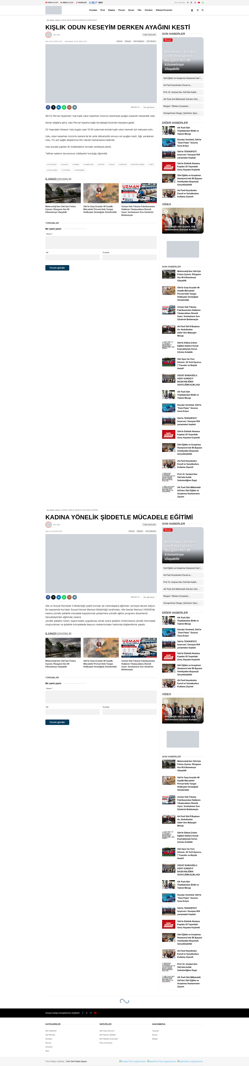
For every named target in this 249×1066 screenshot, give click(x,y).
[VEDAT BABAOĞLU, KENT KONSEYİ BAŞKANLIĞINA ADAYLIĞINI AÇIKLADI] (168, 382)
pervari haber (138, 164)
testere (66, 170)
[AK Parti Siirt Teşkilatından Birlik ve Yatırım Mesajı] (168, 134)
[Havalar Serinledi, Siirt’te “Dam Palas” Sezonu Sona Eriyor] (168, 146)
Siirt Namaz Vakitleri (107, 1035)
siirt (152, 164)
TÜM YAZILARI (149, 35)
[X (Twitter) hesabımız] (191, 3)
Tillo (139, 10)
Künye (154, 1035)
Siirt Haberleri (139, 41)
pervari (123, 164)
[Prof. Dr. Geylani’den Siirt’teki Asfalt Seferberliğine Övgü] (168, 481)
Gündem (149, 10)
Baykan (111, 10)
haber (76, 164)
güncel (65, 164)
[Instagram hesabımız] (195, 3)
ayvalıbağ (52, 164)
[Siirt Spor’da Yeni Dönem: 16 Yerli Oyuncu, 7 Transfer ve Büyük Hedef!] (168, 366)
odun (112, 164)
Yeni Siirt (56, 35)
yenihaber (79, 170)
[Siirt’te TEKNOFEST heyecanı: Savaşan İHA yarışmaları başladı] (168, 158)
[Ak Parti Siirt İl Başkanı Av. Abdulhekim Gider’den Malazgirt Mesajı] (168, 333)
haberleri (89, 164)
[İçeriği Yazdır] (74, 107)
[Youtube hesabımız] (199, 3)
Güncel (119, 41)
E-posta (106, 252)
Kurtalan (93, 10)
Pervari (121, 10)
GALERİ (53, 2)
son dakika (53, 170)
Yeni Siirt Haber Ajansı (76, 1061)
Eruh (103, 10)
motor (102, 164)
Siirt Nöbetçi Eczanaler (108, 1039)
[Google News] (149, 107)
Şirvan (131, 10)
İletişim (155, 1039)
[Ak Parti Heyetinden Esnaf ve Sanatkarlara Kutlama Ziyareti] (168, 197)
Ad (47, 252)
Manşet (128, 41)
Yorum (49, 234)
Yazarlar (155, 1031)
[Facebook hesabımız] (187, 3)
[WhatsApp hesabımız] (203, 3)
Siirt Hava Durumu (107, 1031)
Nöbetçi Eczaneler (164, 10)
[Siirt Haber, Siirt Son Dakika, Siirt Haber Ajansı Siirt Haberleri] (53, 14)
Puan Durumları (105, 1043)
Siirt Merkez (151, 41)
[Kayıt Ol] (192, 10)
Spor (47, 1051)
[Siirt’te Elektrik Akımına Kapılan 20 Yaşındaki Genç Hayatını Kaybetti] (168, 170)
